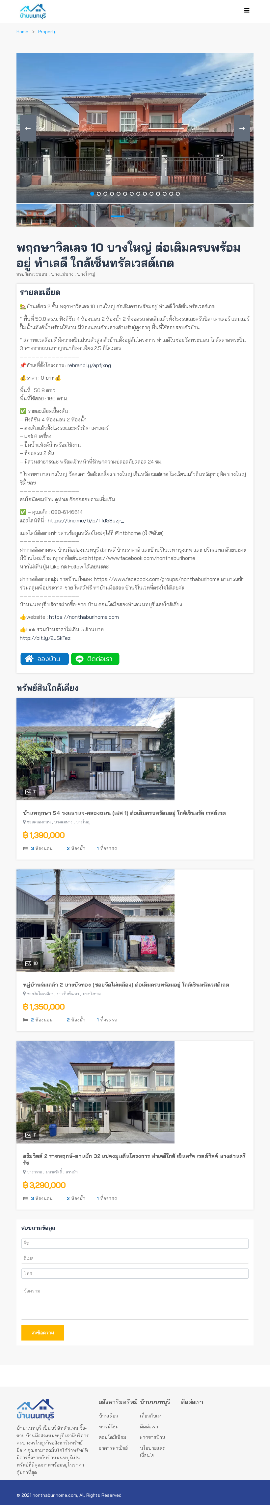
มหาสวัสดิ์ (54, 1171)
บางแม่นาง (62, 274)
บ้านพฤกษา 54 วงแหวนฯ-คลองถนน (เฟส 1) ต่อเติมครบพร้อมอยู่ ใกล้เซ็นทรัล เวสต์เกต (124, 813)
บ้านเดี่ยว (108, 1416)
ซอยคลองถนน (39, 821)
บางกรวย (34, 1171)
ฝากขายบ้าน (152, 1437)
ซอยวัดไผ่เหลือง (40, 993)
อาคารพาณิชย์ (113, 1448)
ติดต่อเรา (149, 1427)
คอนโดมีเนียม (112, 1437)
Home (22, 32)
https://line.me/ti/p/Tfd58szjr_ (85, 520)
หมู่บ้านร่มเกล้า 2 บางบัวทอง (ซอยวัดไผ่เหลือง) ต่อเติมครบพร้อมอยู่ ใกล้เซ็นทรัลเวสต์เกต (126, 984)
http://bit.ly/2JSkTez (45, 638)
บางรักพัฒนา (68, 993)
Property (47, 32)
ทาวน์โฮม (109, 1427)
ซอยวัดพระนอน (31, 274)
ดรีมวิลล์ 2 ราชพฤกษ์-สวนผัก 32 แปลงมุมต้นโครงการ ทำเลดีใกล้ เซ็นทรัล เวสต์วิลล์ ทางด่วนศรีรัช (134, 1159)
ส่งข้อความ (43, 1332)
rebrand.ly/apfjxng (89, 365)
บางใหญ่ (86, 274)
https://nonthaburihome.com (84, 617)
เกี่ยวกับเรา (151, 1416)
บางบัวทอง (92, 993)
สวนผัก (72, 1171)
